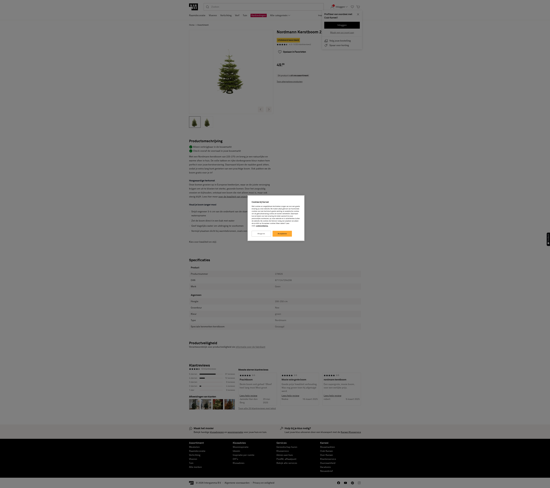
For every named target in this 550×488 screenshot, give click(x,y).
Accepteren (282, 233)
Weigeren (261, 233)
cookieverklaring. (262, 226)
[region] (276, 218)
